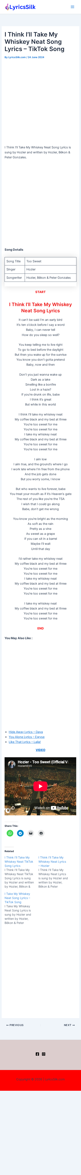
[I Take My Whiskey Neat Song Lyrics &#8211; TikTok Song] (21, 908)
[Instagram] (43, 1054)
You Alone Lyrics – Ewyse (26, 737)
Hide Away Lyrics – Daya (26, 732)
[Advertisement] (40, 102)
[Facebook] (37, 1054)
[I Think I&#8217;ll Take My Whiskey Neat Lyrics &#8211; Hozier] (55, 872)
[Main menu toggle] (72, 6)
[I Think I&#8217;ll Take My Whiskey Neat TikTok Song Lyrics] (21, 872)
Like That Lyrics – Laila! (25, 742)
